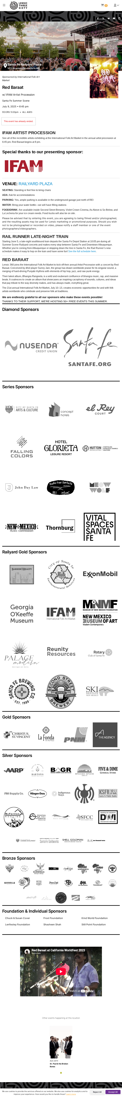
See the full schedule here (82, 251)
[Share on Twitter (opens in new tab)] (103, 18)
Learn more (71, 1094)
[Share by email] (114, 18)
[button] (4, 5)
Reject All (97, 1092)
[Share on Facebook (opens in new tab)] (98, 18)
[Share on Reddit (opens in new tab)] (108, 18)
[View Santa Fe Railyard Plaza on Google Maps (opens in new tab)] (5, 65)
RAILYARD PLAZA (35, 183)
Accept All (113, 1092)
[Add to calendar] (119, 18)
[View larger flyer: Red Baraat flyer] (104, 78)
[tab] (61, 1073)
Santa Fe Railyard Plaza (24, 64)
